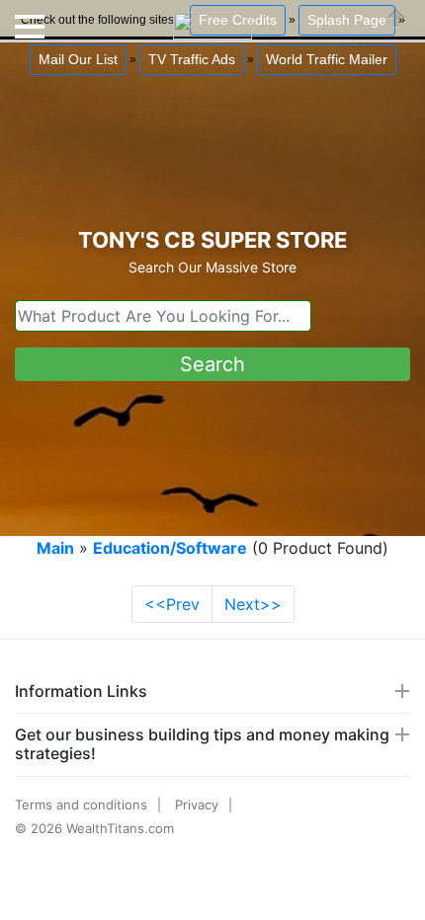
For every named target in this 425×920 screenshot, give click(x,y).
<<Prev (172, 604)
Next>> (253, 604)
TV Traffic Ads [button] (191, 59)
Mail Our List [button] (78, 59)
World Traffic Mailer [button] (326, 59)
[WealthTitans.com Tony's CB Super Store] (212, 18)
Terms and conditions (81, 804)
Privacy (196, 804)
